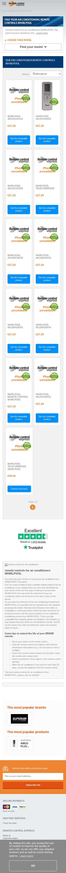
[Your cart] (61, 3)
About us (7, 835)
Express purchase (19, 489)
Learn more (42, 33)
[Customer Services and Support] (53, 3)
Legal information (10, 838)
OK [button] (33, 865)
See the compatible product (18, 139)
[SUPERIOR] (19, 718)
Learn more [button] (26, 855)
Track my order (10, 823)
